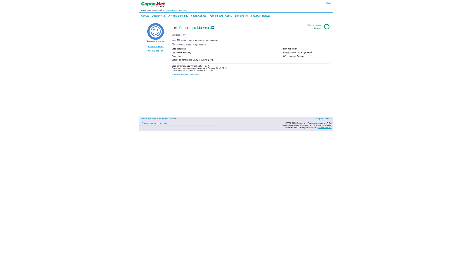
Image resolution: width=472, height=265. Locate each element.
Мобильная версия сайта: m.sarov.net (158, 119)
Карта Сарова (198, 15)
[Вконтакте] (212, 28)
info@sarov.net (325, 127)
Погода (266, 15)
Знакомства (241, 15)
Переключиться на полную (177, 10)
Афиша (145, 15)
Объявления (159, 15)
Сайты (228, 15)
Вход (328, 3)
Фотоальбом (216, 15)
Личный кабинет (155, 51)
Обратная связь (324, 119)
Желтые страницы (178, 15)
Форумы (255, 15)
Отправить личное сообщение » (187, 74)
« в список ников (156, 46)
